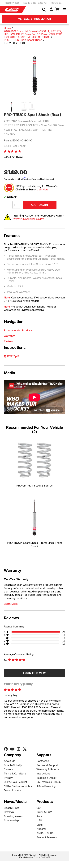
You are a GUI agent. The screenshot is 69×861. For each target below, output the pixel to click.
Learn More (11, 603)
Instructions (43, 773)
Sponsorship (11, 820)
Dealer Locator (12, 790)
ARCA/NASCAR (45, 833)
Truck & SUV (44, 812)
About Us (9, 761)
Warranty (9, 335)
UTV (39, 820)
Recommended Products (18, 330)
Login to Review (34, 673)
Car (38, 807)
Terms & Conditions (15, 773)
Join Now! (43, 189)
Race (39, 816)
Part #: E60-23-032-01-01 (18, 140)
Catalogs (9, 812)
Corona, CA (56, 3)
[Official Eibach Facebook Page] (6, 749)
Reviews (8, 341)
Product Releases (46, 837)
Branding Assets (13, 816)
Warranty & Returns (48, 769)
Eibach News (11, 807)
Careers (8, 769)
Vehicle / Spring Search (34, 18)
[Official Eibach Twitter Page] (24, 749)
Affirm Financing (46, 786)
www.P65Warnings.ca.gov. (28, 218)
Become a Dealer (46, 777)
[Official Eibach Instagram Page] (18, 749)
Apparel (41, 828)
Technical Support (47, 765)
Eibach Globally (13, 765)
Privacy (8, 777)
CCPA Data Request (15, 781)
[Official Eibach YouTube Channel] (12, 749)
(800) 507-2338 (12, 3)
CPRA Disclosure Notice (18, 786)
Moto (39, 824)
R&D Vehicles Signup (48, 781)
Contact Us (42, 761)
